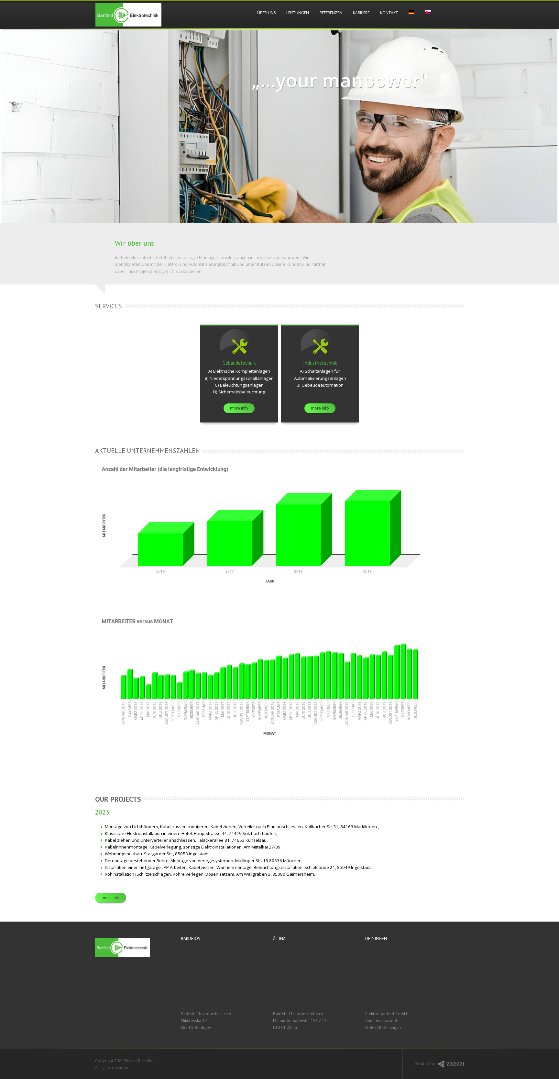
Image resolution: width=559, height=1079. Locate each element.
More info (111, 897)
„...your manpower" (340, 80)
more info (239, 408)
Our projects (118, 799)
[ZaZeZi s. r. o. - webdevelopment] (451, 1066)
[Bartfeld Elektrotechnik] (128, 15)
